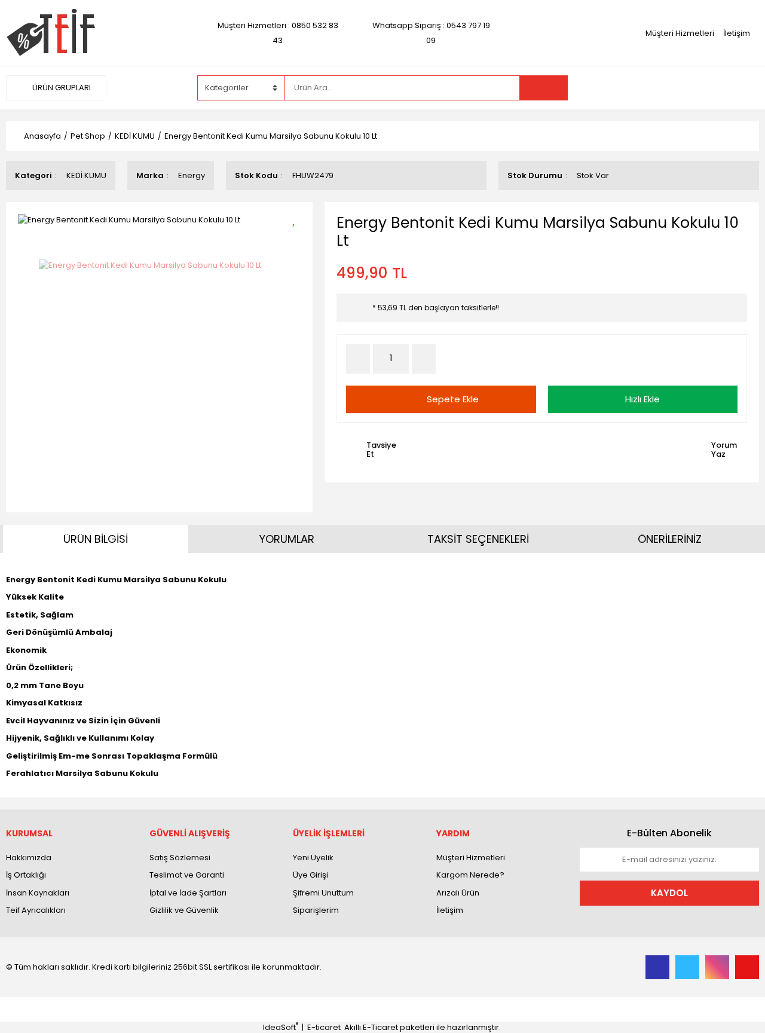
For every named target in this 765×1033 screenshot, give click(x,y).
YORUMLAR (286, 538)
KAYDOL (669, 893)
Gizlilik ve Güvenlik (184, 910)
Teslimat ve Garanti (186, 875)
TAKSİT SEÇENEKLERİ (478, 538)
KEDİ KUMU (86, 175)
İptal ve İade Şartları (188, 892)
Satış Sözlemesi (179, 857)
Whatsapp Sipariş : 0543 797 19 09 (431, 33)
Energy (191, 175)
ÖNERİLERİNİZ (670, 538)
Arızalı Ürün (457, 892)
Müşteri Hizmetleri (679, 33)
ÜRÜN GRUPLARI (60, 87)
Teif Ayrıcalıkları (36, 910)
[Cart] (741, 87)
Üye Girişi (310, 875)
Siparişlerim (316, 910)
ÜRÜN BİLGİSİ (95, 538)
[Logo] (50, 32)
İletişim (736, 33)
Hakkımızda (28, 857)
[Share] (298, 239)
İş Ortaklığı (26, 875)
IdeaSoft (280, 1027)
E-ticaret (324, 1027)
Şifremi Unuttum (323, 892)
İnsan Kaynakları (37, 892)
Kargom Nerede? (470, 875)
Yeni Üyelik (313, 857)
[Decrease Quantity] (358, 359)
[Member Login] (669, 87)
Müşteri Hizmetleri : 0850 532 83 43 (278, 33)
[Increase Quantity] (424, 359)
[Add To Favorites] (298, 218)
